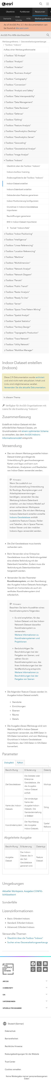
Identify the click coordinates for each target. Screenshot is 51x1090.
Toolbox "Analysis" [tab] (14, 61)
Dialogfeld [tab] (9, 763)
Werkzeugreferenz (43, 18)
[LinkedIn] (45, 963)
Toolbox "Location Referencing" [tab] (21, 251)
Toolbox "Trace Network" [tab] (17, 338)
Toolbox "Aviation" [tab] (14, 67)
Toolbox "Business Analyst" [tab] (18, 73)
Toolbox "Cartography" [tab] (16, 79)
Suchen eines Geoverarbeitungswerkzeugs (27, 942)
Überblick (10, 12)
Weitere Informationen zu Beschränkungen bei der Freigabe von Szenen (27, 675)
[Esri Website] (7, 4)
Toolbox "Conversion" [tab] (16, 84)
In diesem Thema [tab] (12, 397)
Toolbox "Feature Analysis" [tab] (18, 125)
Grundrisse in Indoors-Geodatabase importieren (22, 209)
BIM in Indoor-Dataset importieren (22, 222)
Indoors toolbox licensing (18, 172)
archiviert (40, 377)
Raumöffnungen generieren (19, 216)
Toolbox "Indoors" (13, 45)
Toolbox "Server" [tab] (13, 303)
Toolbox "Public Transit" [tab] (17, 286)
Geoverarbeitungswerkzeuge (33, 41)
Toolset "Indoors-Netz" (20, 228)
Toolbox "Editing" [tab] (14, 119)
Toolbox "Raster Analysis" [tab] (18, 292)
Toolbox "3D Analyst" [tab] (16, 55)
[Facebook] (33, 963)
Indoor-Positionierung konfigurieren (22, 201)
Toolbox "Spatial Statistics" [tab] (18, 321)
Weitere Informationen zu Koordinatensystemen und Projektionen (27, 638)
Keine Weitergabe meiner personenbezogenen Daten (26, 1077)
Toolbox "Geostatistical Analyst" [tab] (21, 148)
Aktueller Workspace (12, 891)
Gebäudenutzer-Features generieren (22, 195)
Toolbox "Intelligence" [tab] (16, 239)
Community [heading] (8, 988)
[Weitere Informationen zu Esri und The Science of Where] (8, 969)
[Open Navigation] (47, 4)
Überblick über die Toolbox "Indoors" (23, 166)
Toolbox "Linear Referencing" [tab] (19, 245)
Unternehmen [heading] (9, 1001)
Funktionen (25, 12)
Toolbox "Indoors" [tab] (14, 160)
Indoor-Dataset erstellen (17, 183)
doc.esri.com (22, 28)
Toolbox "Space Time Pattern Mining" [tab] (23, 309)
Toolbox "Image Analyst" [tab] (17, 154)
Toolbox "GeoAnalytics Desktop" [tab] (21, 131)
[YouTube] (45, 969)
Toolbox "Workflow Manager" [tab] (19, 350)
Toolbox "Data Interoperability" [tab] (20, 96)
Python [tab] (20, 763)
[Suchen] (41, 4)
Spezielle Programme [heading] (12, 1008)
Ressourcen (40, 12)
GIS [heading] (4, 995)
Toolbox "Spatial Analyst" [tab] (17, 315)
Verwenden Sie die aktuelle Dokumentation (24, 387)
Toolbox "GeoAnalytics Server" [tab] (20, 137)
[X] (39, 963)
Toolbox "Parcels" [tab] (14, 280)
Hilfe (28, 18)
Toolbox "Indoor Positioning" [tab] (19, 234)
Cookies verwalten (13, 1069)
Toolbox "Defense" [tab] (14, 114)
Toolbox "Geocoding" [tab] (16, 143)
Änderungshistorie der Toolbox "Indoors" (25, 178)
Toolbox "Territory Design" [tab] (18, 327)
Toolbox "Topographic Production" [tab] (22, 333)
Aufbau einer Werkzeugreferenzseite (19, 50)
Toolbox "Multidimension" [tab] (18, 263)
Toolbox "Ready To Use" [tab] (17, 298)
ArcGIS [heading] (6, 981)
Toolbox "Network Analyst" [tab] (18, 269)
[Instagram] (39, 969)
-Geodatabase (20, 517)
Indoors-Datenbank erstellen (19, 189)
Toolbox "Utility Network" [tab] (17, 344)
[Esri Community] (33, 969)
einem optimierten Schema (35, 431)
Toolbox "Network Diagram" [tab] (19, 274)
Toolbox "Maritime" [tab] (15, 257)
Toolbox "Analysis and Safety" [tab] (20, 90)
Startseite (7, 18)
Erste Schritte (19, 18)
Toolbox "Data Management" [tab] (19, 102)
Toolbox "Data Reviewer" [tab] (17, 108)
